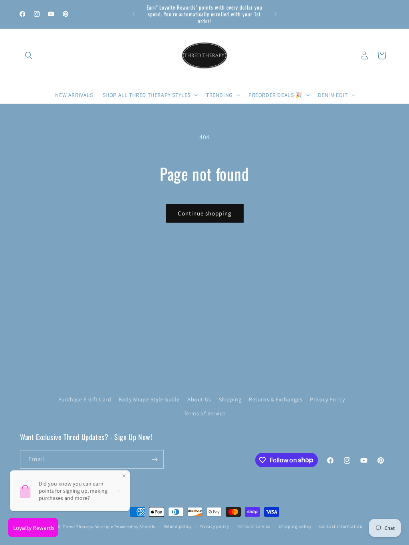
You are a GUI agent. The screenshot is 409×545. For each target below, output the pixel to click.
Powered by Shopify (134, 526)
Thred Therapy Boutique (88, 526)
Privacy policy (214, 526)
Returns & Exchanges (275, 399)
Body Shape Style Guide (149, 399)
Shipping (230, 399)
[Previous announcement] (133, 14)
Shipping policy (295, 526)
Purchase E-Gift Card (84, 399)
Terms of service (253, 526)
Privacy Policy (327, 399)
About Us (199, 399)
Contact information (340, 526)
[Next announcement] (275, 14)
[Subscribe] (154, 459)
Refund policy (177, 526)
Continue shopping (205, 213)
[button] (29, 55)
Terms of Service (205, 413)
